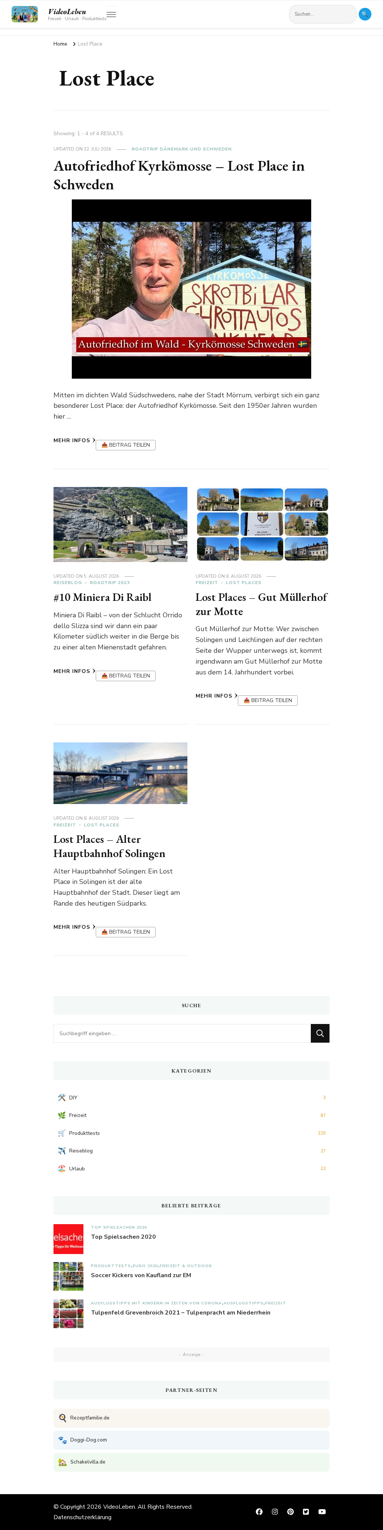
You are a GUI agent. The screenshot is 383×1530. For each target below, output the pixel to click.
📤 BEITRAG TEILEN (125, 445)
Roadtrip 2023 (110, 583)
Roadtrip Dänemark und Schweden (182, 149)
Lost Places (243, 583)
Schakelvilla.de (81, 1462)
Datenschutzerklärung (82, 1517)
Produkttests (111, 1266)
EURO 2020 (145, 1266)
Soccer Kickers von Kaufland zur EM (141, 1275)
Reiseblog (67, 583)
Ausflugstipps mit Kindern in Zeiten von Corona (156, 1303)
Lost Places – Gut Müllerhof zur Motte (261, 604)
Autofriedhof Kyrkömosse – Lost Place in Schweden (179, 175)
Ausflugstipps (243, 1303)
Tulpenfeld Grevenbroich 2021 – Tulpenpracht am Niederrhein (180, 1313)
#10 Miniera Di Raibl (102, 597)
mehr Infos (71, 440)
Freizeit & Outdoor (186, 1266)
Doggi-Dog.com (82, 1440)
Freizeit (207, 583)
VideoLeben (67, 11)
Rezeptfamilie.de (84, 1418)
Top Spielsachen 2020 (119, 1227)
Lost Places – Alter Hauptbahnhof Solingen (109, 846)
